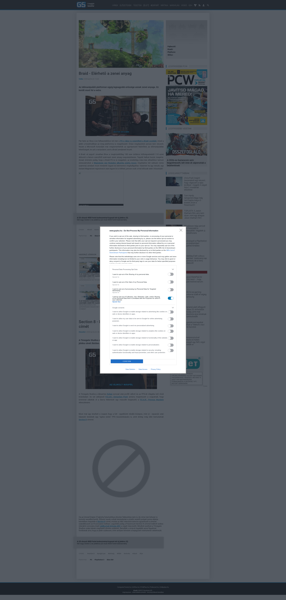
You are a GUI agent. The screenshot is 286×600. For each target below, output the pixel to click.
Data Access (143, 369)
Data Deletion (130, 369)
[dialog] (143, 300)
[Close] (182, 231)
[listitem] (143, 269)
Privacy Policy (156, 369)
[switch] (171, 274)
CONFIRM (127, 361)
